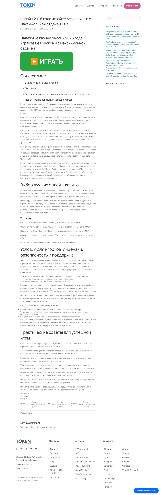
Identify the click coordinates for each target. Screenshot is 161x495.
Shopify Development (85, 461)
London (107, 474)
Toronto (19, 460)
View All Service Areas (132, 470)
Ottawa (125, 449)
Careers (53, 465)
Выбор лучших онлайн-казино (42, 82)
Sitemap (35, 480)
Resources (117, 5)
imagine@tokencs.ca (24, 464)
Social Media (81, 470)
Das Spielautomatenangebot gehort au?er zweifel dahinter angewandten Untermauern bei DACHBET (122, 44)
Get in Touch (132, 5)
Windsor (126, 465)
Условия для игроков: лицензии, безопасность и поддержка (58, 94)
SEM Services (81, 457)
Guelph (107, 470)
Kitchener (28, 457)
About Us (54, 449)
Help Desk (54, 477)
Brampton (108, 461)
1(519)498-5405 (22, 468)
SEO (77, 453)
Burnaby (126, 461)
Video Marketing (82, 465)
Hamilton (108, 486)
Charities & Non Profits (57, 471)
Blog (52, 461)
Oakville (125, 457)
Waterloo (36, 457)
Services (79, 5)
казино (53, 104)
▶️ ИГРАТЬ (46, 61)
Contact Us (55, 457)
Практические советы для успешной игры (48, 99)
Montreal (108, 482)
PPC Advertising (82, 449)
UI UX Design (81, 478)
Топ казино (31, 88)
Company (103, 5)
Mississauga (109, 478)
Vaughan (126, 453)
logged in (35, 427)
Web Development (83, 474)
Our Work (91, 5)
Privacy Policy (27, 480)
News (30, 413)
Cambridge (109, 465)
